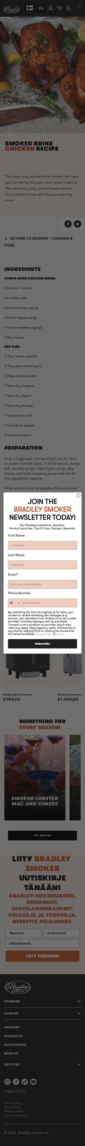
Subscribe (42, 643)
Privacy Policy (44, 633)
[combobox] (14, 603)
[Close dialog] (78, 495)
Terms (60, 633)
